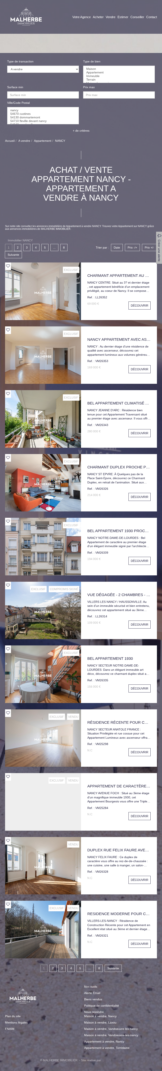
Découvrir (139, 305)
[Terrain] (119, 79)
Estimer (122, 17)
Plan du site (13, 1016)
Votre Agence (81, 17)
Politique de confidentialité (101, 1005)
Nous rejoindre (94, 1012)
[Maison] (119, 69)
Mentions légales (16, 1022)
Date (117, 247)
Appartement (42, 140)
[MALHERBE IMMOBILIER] (26, 16)
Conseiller (137, 17)
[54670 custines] (43, 114)
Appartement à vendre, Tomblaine (107, 1047)
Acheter (98, 17)
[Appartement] (119, 72)
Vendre (110, 17)
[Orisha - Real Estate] (113, 1060)
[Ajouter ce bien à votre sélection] (8, 266)
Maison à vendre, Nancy (100, 1016)
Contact (151, 17)
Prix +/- (149, 247)
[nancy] (43, 110)
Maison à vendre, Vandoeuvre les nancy (111, 1028)
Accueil (10, 140)
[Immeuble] (119, 76)
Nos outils (90, 986)
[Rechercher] (120, 107)
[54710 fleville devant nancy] (43, 121)
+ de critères (81, 130)
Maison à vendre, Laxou (100, 1022)
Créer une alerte (159, 251)
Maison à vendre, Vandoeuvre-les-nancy (111, 1035)
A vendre (24, 140)
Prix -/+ (132, 247)
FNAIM (9, 1028)
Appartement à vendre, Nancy (104, 1041)
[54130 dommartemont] (43, 117)
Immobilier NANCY (20, 240)
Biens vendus (93, 999)
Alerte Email (92, 993)
